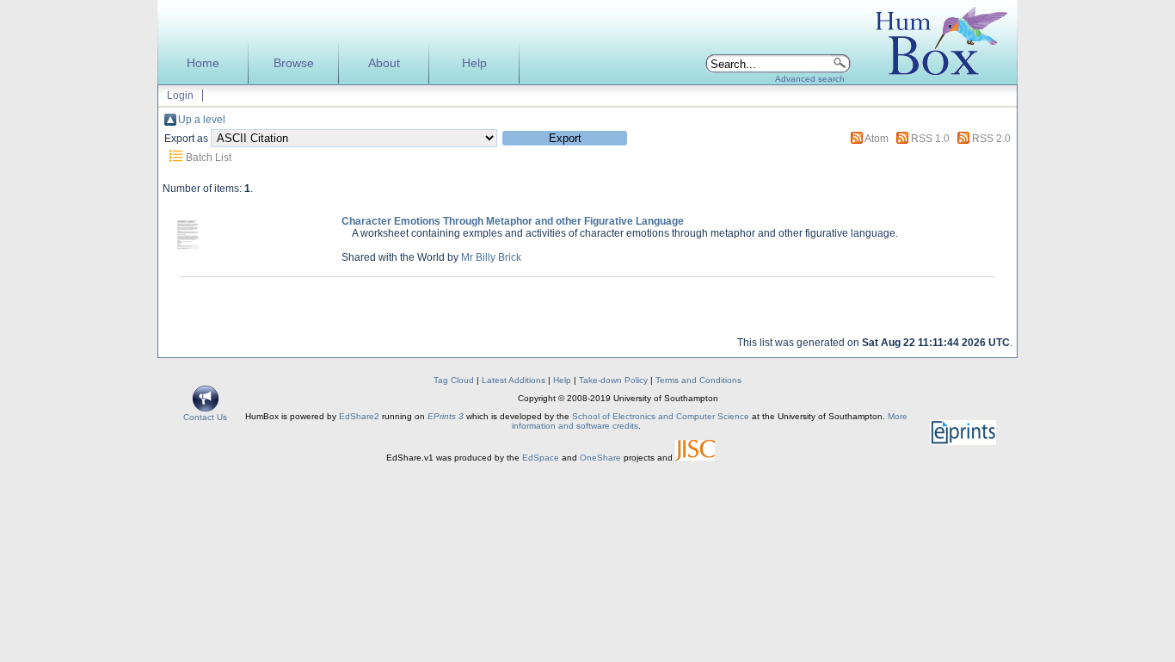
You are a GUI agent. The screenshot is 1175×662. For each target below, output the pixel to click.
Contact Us (205, 417)
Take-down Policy (613, 380)
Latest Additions (513, 380)
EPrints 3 (446, 416)
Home (203, 63)
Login (180, 96)
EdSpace (540, 457)
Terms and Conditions (698, 380)
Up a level (201, 120)
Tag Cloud (454, 380)
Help (474, 63)
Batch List (208, 158)
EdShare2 (359, 416)
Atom (876, 139)
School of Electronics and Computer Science (660, 416)
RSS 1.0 (930, 139)
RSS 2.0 (991, 139)
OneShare (600, 457)
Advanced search (810, 79)
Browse (294, 63)
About (384, 63)
